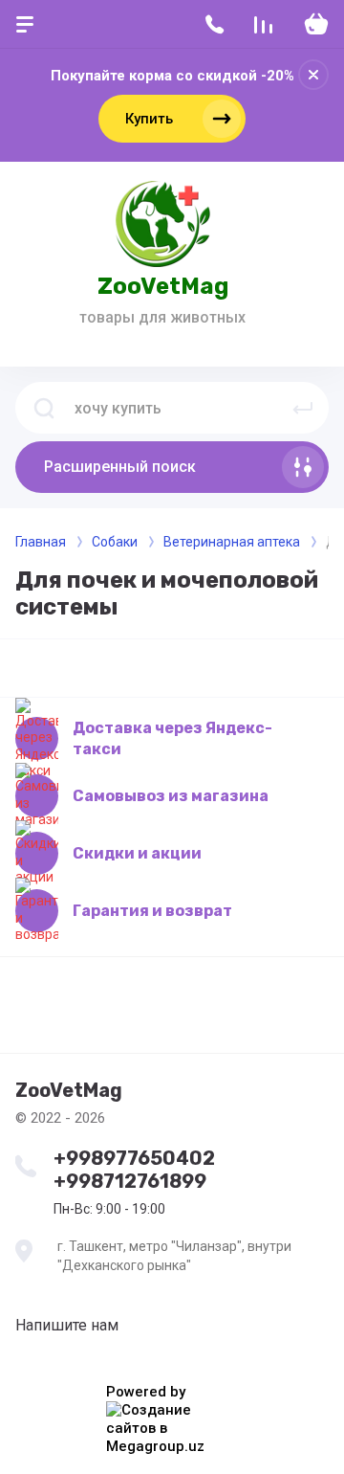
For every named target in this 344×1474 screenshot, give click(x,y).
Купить (149, 118)
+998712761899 (130, 1181)
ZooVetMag (162, 286)
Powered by (145, 1391)
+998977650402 (134, 1158)
